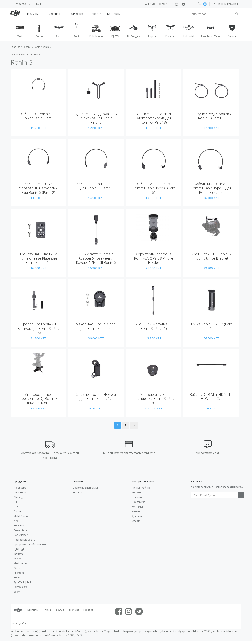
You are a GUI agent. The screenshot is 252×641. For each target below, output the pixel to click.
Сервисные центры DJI (85, 487)
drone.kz (74, 609)
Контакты (113, 14)
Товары (27, 47)
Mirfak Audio (21, 516)
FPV (16, 506)
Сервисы (55, 14)
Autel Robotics (22, 492)
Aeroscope (20, 487)
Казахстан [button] (21, 4)
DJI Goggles (20, 549)
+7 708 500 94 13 (158, 4)
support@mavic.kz (207, 453)
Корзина (137, 492)
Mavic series (20, 563)
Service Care (20, 587)
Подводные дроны (24, 539)
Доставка (137, 516)
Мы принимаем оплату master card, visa (129, 453)
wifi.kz (48, 609)
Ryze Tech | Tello (23, 582)
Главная (15, 47)
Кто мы (136, 511)
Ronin (37, 47)
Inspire (17, 558)
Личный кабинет (141, 487)
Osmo (17, 568)
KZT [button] (39, 4)
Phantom (19, 572)
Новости (95, 14)
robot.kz (88, 609)
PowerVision (21, 530)
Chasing (18, 497)
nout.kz (60, 609)
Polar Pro (19, 525)
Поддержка (76, 14)
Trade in (77, 492)
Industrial (19, 554)
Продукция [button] (33, 14)
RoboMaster (21, 535)
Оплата (136, 520)
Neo (16, 520)
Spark (17, 591)
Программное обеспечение (30, 544)
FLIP (16, 502)
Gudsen (18, 511)
